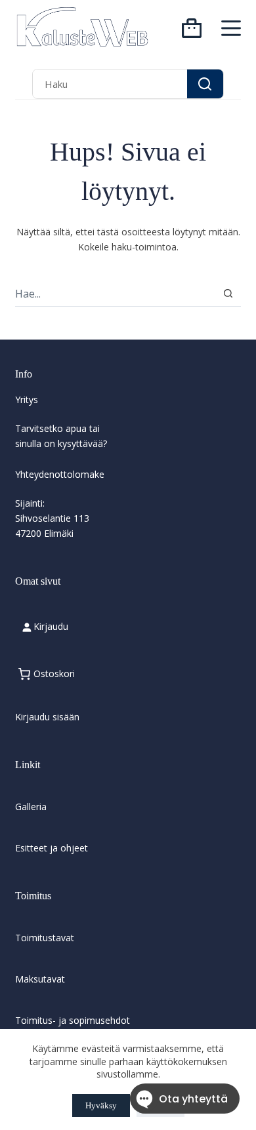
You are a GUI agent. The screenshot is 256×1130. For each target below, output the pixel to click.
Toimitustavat (44, 937)
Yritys (26, 399)
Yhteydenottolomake (59, 474)
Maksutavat (40, 979)
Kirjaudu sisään (47, 717)
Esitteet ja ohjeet (51, 848)
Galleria (31, 806)
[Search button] (205, 83)
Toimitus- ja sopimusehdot (72, 1020)
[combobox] (110, 83)
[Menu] (231, 28)
